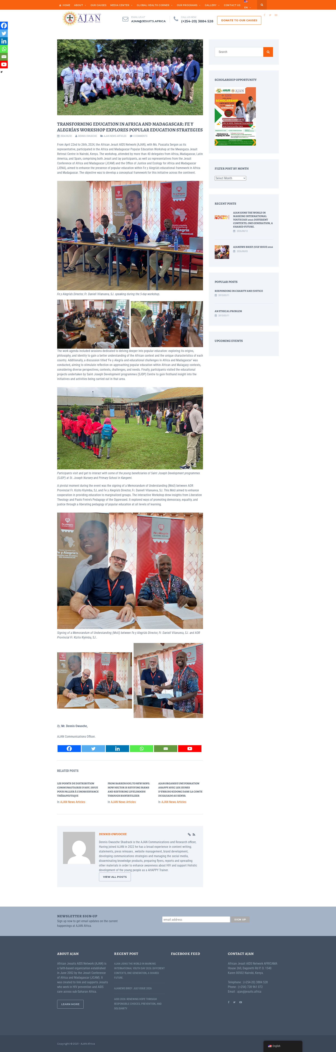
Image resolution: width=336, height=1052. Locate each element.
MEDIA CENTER (119, 5)
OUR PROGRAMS (187, 5)
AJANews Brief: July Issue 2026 (253, 247)
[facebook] (264, 15)
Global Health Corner (153, 5)
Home (66, 5)
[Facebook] (69, 748)
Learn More (70, 1004)
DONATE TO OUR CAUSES (239, 20)
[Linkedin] (117, 748)
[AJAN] (81, 18)
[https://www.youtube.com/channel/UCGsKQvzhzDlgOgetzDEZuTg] (240, 1002)
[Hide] (1, 72)
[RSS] (194, 835)
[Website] (189, 835)
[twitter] (270, 15)
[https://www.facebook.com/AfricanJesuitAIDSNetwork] (228, 1002)
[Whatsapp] (141, 748)
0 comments (140, 136)
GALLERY (210, 5)
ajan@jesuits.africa (148, 21)
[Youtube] (189, 748)
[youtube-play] (276, 15)
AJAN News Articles (115, 136)
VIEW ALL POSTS (115, 876)
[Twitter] (93, 748)
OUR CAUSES (98, 5)
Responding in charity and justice (239, 291)
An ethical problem (228, 311)
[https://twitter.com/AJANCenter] (234, 1002)
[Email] (165, 748)
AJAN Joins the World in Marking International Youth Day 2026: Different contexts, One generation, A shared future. (253, 220)
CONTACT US (232, 5)
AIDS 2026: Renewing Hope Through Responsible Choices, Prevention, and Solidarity (138, 1003)
